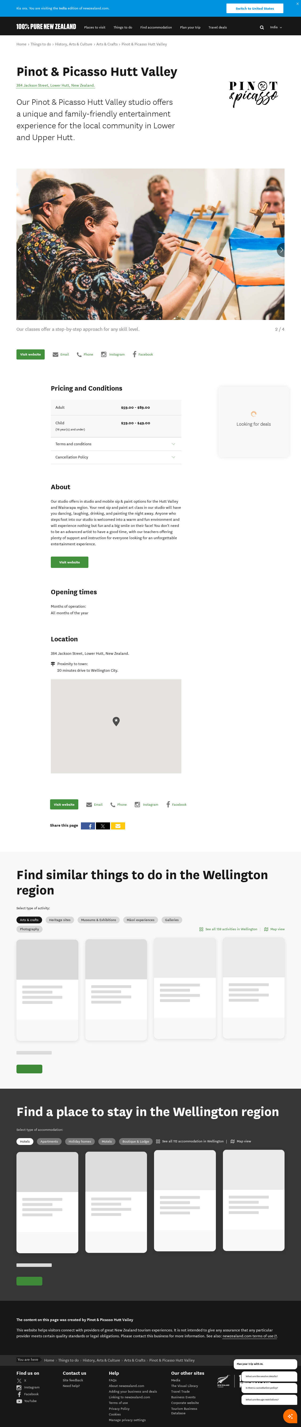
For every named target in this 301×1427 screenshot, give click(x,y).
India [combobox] (274, 27)
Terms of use (118, 1403)
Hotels (25, 1142)
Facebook (31, 1394)
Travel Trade (180, 1392)
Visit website (30, 354)
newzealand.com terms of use (250, 1336)
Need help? (71, 1386)
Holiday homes (80, 1142)
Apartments (49, 1142)
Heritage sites (60, 920)
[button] (94, 27)
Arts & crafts (29, 920)
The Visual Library (184, 1386)
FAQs (113, 1380)
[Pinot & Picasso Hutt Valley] (254, 94)
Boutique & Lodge (136, 1142)
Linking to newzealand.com (129, 1397)
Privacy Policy (119, 1409)
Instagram (31, 1387)
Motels (107, 1142)
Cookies (115, 1414)
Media (175, 1380)
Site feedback (73, 1380)
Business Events (183, 1397)
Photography (29, 929)
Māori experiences (140, 920)
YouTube (30, 1401)
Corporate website (185, 1403)
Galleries (172, 920)
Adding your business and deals (133, 1392)
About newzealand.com (126, 1386)
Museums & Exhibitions (98, 920)
